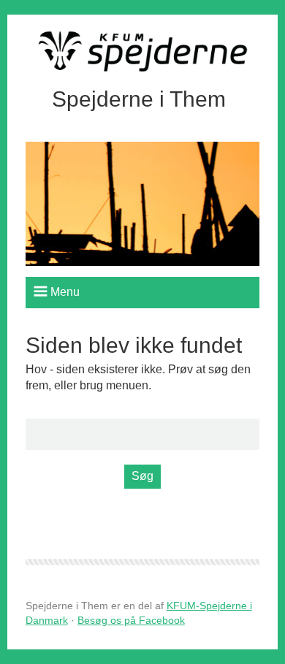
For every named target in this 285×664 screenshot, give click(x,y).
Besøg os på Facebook (131, 620)
